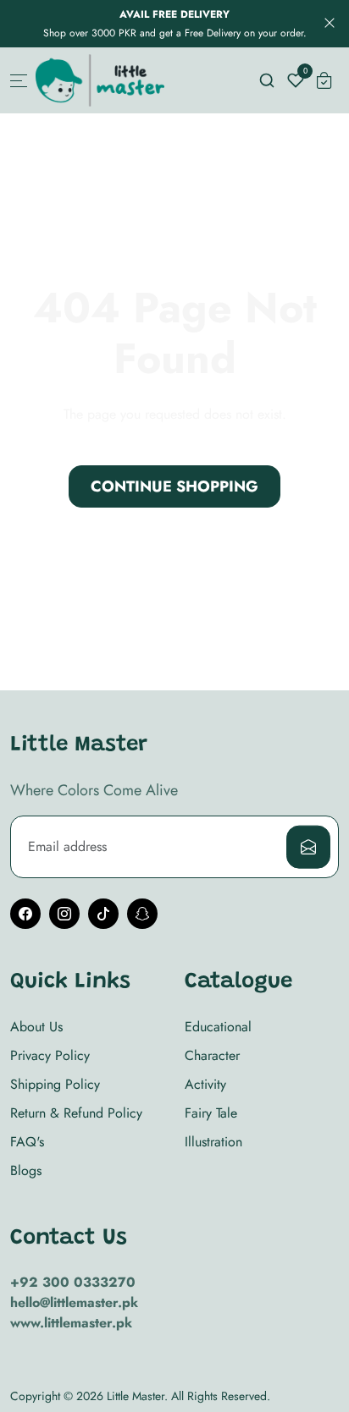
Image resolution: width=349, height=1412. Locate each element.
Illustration (213, 1141)
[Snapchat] (142, 913)
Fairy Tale (211, 1113)
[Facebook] (25, 913)
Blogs (26, 1170)
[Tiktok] (103, 913)
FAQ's (27, 1141)
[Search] (266, 80)
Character (212, 1055)
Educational (218, 1026)
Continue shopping (174, 486)
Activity (205, 1084)
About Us (36, 1026)
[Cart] (324, 80)
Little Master (135, 1395)
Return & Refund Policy (76, 1113)
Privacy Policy (50, 1055)
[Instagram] (64, 913)
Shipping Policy (55, 1084)
